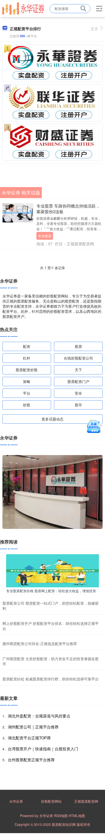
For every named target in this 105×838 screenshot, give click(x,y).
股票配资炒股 (27, 369)
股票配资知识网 (64, 824)
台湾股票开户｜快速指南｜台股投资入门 (43, 749)
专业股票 (45, 235)
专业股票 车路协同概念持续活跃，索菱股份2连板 (68, 208)
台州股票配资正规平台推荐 (31, 759)
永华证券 (16, 801)
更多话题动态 (52, 418)
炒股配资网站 (51, 801)
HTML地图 (77, 815)
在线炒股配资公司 (78, 358)
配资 (26, 346)
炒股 (26, 404)
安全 (78, 393)
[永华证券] (23, 8)
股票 (78, 346)
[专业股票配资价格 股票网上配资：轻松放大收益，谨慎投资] (52, 570)
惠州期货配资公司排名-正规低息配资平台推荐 (39, 643)
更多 (94, 28)
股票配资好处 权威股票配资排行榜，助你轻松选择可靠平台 (50, 678)
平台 (26, 393)
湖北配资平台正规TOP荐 (29, 738)
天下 (78, 369)
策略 (26, 381)
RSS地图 (61, 815)
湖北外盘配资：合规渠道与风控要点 (39, 716)
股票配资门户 (78, 381)
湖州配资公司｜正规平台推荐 (33, 727)
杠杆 (26, 358)
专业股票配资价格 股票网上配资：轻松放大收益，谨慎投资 (51, 590)
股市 (78, 404)
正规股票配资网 (86, 801)
